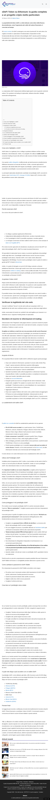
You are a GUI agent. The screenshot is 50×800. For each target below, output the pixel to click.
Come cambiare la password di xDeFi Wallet (14, 138)
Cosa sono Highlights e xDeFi (11, 121)
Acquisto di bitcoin (8, 130)
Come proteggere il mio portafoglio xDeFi (14, 136)
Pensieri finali (7, 144)
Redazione (31, 781)
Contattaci (41, 792)
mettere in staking (15, 270)
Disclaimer (26, 781)
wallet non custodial (8, 423)
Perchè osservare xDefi (9, 123)
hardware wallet (40, 527)
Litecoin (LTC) (9, 697)
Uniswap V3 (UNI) (25, 175)
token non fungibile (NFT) (13, 243)
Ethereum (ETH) (10, 686)
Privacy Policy (20, 781)
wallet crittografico (13, 162)
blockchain (19, 262)
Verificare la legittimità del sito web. (13, 127)
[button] (42, 4)
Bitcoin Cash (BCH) (11, 699)
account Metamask (17, 378)
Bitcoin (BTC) (9, 690)
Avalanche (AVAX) (11, 701)
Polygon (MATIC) (10, 688)
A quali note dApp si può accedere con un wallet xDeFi (17, 142)
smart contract (8, 31)
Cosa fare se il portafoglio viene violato (13, 140)
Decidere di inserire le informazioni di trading (15, 129)
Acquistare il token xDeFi (10, 125)
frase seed (39, 447)
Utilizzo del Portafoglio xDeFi (11, 134)
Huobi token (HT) (14, 175)
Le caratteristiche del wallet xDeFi (12, 132)
